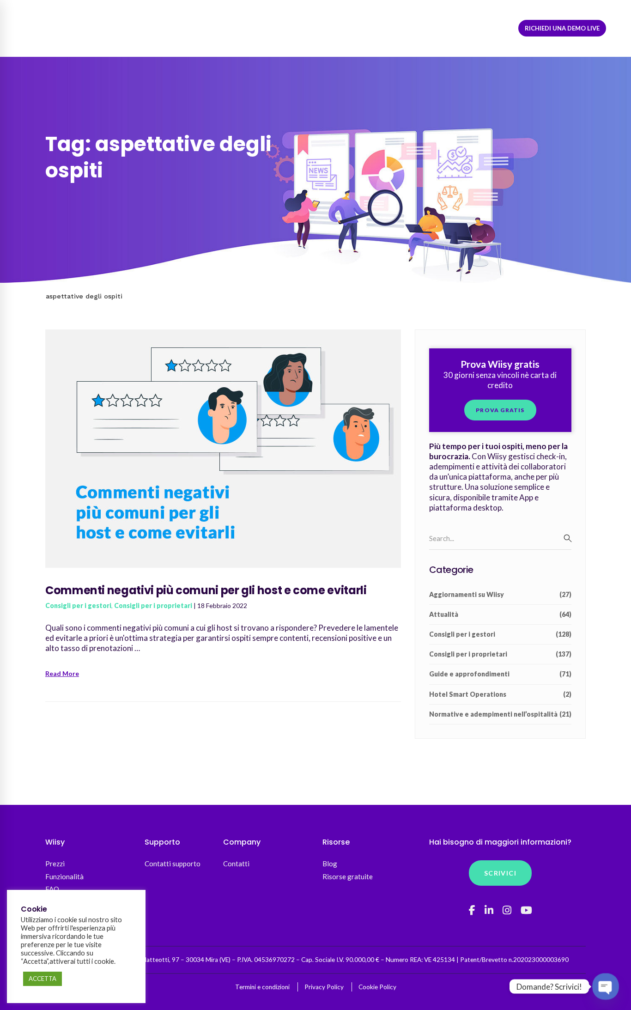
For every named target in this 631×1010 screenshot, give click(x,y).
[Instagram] (507, 910)
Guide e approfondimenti (500, 674)
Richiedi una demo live (562, 28)
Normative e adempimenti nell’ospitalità (500, 714)
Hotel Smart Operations (500, 694)
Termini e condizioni (262, 987)
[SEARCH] (567, 538)
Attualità (500, 614)
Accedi (444, 28)
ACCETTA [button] (42, 978)
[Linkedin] (489, 910)
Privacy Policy (324, 987)
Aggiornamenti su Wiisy (500, 594)
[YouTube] (526, 910)
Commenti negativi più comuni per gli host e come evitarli (205, 590)
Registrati (490, 28)
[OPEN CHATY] (606, 986)
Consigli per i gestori (78, 605)
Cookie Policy (377, 987)
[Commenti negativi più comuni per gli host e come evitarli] (223, 334)
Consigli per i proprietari (153, 605)
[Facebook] (472, 910)
